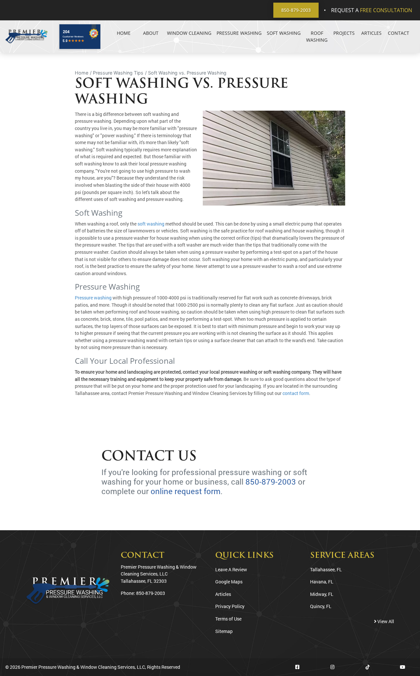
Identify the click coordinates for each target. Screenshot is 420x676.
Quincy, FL (320, 606)
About (150, 33)
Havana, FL (321, 581)
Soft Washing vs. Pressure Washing (187, 73)
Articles (371, 33)
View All (385, 621)
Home (124, 33)
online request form (185, 491)
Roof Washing (316, 36)
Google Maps (228, 581)
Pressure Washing (239, 33)
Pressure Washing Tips (118, 73)
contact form (296, 393)
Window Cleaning (189, 33)
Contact (398, 33)
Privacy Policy (229, 606)
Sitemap (224, 631)
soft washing (150, 224)
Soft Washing (284, 33)
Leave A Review (231, 569)
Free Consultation (386, 10)
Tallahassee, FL (326, 569)
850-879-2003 (296, 10)
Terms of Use (228, 619)
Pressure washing (93, 297)
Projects (344, 33)
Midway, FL (321, 594)
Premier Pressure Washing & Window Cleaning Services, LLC (83, 667)
